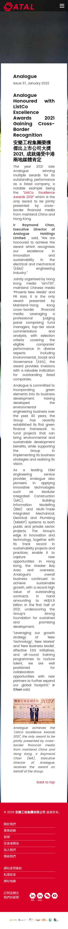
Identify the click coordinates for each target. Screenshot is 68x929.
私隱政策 (10, 874)
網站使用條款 (13, 868)
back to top (46, 782)
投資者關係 (11, 843)
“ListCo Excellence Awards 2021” (34, 195)
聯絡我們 (10, 856)
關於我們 (10, 824)
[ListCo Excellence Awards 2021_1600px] (34, 711)
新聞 (7, 837)
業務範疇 (10, 830)
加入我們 (10, 849)
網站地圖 (10, 881)
